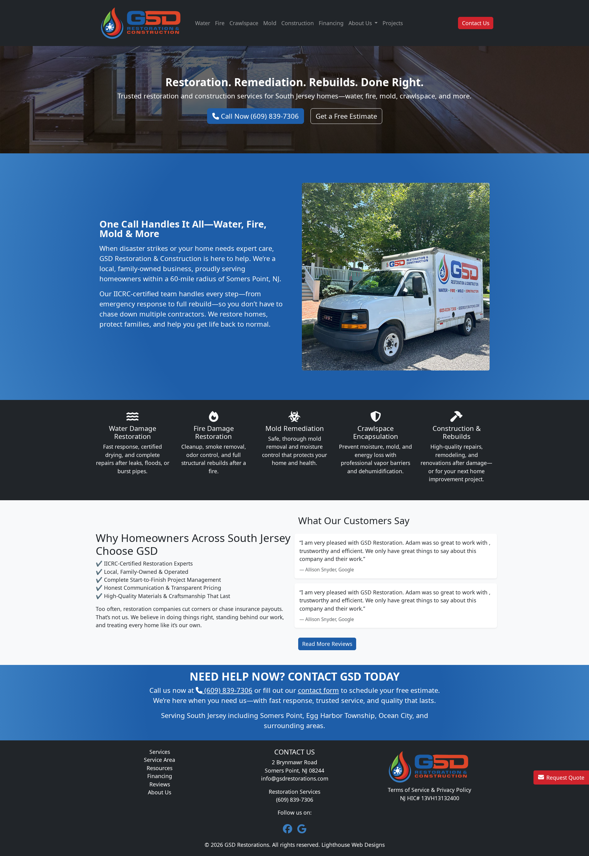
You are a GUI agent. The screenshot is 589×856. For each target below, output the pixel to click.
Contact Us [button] (475, 23)
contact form (318, 690)
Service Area (159, 759)
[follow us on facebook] (287, 828)
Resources (159, 768)
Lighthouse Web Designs (353, 844)
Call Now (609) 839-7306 (259, 116)
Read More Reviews (327, 643)
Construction (297, 23)
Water (202, 23)
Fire (220, 23)
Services (159, 751)
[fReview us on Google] (301, 828)
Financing (331, 23)
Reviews (159, 784)
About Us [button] (360, 23)
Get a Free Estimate (346, 116)
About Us (159, 792)
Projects (393, 23)
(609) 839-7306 (227, 690)
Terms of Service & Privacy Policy (429, 789)
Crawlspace (243, 23)
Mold (269, 23)
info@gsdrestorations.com (294, 778)
